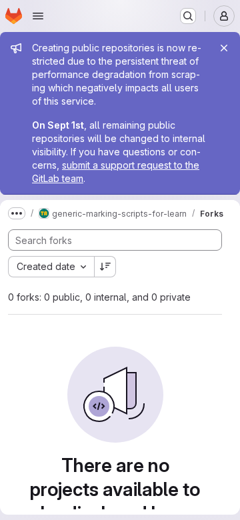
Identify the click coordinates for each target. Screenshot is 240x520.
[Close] (224, 48)
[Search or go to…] (188, 16)
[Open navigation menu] (38, 16)
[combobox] (51, 266)
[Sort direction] (105, 266)
